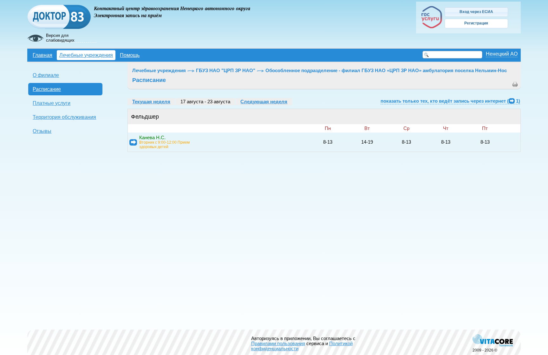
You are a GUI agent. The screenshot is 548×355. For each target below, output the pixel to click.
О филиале (46, 75)
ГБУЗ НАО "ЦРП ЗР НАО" (225, 70)
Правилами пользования (278, 343)
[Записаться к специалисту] (133, 142)
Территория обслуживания (64, 117)
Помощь (130, 55)
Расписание (47, 89)
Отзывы (42, 131)
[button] (476, 12)
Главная (42, 55)
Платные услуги (51, 103)
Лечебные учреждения (86, 55)
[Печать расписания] (515, 85)
